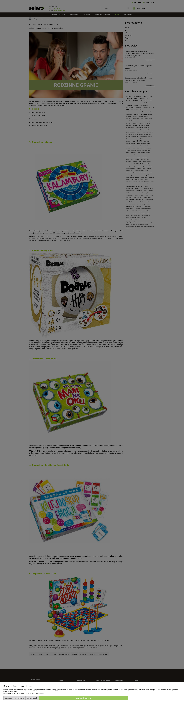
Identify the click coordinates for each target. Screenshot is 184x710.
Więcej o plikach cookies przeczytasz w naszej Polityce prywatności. (24, 693)
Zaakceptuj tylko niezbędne (14, 698)
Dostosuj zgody (32, 698)
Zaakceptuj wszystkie (83, 698)
